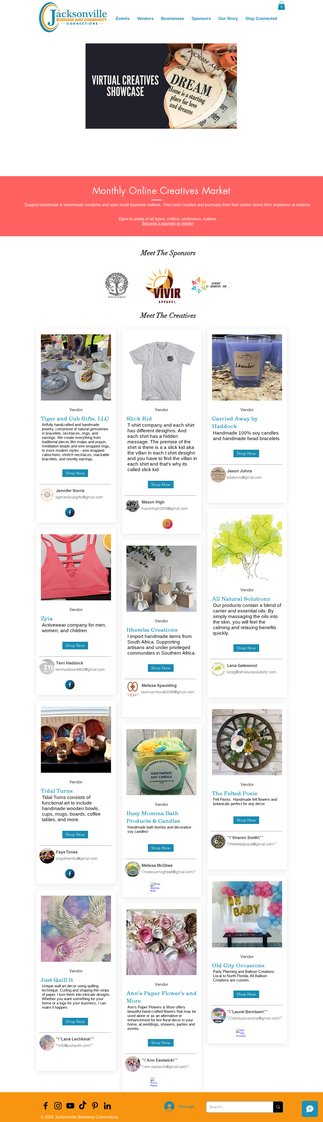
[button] (281, 5)
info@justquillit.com (74, 1045)
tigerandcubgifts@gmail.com (79, 497)
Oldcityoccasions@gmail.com (254, 1018)
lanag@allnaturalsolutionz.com (251, 672)
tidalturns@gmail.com (244, 477)
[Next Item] (230, 285)
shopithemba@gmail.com (77, 858)
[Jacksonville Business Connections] (45, 1106)
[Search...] (278, 1107)
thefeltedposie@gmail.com (251, 844)
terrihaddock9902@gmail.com (80, 669)
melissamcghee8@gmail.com (168, 871)
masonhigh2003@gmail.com (164, 508)
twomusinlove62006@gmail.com (167, 691)
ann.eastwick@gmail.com (165, 1066)
